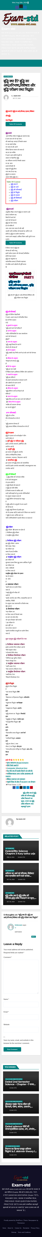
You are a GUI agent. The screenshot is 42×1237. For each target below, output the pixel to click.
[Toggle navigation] (38, 63)
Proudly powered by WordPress (13, 1220)
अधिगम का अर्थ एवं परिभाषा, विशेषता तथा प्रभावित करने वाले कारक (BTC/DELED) (19, 876)
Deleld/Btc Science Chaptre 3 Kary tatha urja (20, 852)
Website (6, 1024)
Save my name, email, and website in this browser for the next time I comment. (18, 1041)
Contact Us (18, 1228)
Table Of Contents (15, 124)
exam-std (17, 96)
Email (6, 1012)
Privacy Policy (35, 1228)
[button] (30, 63)
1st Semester (8, 76)
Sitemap (13, 1232)
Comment (8, 957)
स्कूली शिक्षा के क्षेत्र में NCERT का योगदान (21, 782)
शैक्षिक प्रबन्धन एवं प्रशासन (16, 779)
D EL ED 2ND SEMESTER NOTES (14, 1079)
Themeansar (20, 1223)
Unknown (18, 925)
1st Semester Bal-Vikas (12, 1146)
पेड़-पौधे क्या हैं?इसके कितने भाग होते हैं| (20, 771)
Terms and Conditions (24, 1232)
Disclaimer (26, 1228)
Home (4, 1228)
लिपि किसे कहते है (12, 765)
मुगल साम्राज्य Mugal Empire (17, 763)
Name (6, 999)
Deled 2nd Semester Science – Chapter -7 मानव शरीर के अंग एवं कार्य (19, 1084)
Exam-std (8, 29)
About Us (10, 1228)
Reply (33, 936)
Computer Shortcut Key (17, 768)
